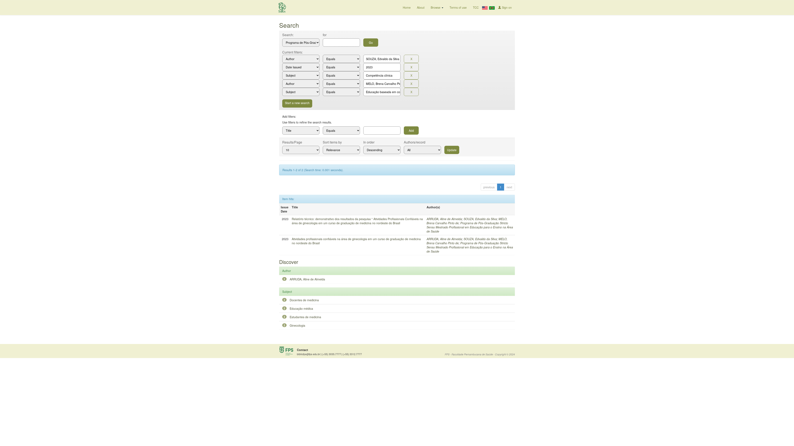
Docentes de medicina (304, 300)
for (324, 35)
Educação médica (301, 308)
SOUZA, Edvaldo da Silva (480, 219)
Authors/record (414, 142)
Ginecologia (297, 325)
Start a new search (297, 103)
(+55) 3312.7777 (352, 354)
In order (368, 142)
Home (407, 7)
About (421, 7)
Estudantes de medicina (305, 317)
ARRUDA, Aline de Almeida (444, 219)
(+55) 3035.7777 (332, 354)
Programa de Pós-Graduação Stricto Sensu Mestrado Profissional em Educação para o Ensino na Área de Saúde (470, 227)
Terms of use (458, 7)
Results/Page (292, 142)
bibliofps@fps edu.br (309, 354)
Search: (288, 35)
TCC (476, 7)
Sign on (506, 7)
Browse (436, 7)
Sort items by (332, 142)
